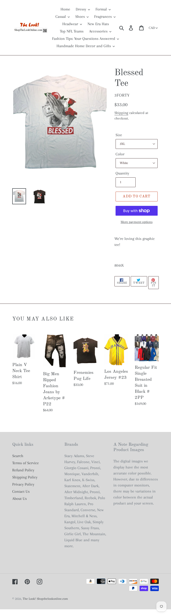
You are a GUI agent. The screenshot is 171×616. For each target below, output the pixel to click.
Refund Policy (23, 470)
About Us (19, 498)
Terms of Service (25, 463)
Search (17, 456)
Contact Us (21, 491)
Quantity (122, 173)
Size (119, 135)
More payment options (137, 222)
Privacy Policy (23, 484)
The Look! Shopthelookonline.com (45, 598)
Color (120, 154)
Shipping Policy (24, 477)
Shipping (121, 113)
